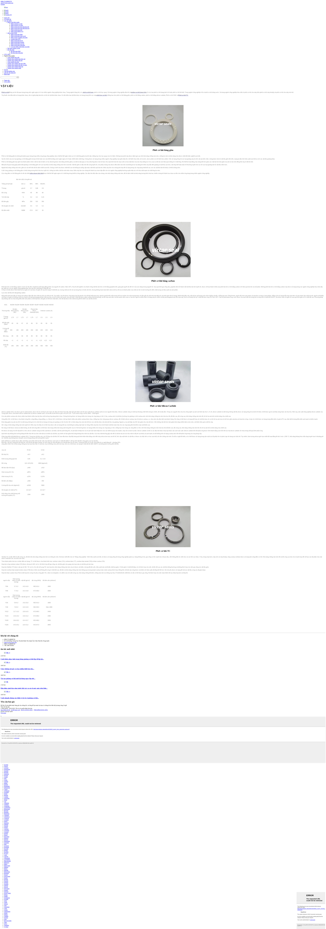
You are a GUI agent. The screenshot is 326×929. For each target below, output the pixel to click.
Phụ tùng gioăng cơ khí (13, 48)
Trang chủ (7, 17)
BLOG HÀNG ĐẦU (27, 710)
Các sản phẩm (8, 20)
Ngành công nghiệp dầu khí (14, 60)
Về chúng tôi (7, 19)
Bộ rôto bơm (10, 50)
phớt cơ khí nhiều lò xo (17, 31)
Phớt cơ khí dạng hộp (16, 30)
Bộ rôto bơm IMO (16, 51)
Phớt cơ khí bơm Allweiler (18, 45)
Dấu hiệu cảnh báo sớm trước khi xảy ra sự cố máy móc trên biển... (24, 688)
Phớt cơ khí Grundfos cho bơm (19, 37)
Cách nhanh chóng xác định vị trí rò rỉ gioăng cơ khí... (20, 698)
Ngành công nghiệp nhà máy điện (16, 63)
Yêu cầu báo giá (5, 707)
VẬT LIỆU (7, 54)
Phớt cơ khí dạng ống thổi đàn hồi (20, 27)
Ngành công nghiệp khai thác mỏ (16, 59)
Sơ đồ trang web (15, 710)
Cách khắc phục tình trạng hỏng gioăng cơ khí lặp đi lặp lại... (22, 659)
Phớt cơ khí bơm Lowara (17, 43)
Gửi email (3, 713)
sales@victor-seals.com (10, 642)
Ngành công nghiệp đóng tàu (15, 66)
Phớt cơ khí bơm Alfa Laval (18, 36)
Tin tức (6, 69)
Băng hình (7, 74)
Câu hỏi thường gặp (9, 71)
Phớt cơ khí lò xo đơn (16, 24)
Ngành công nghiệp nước (14, 68)
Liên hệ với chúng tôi (10, 72)
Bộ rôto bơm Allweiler (17, 53)
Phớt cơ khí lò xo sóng (17, 25)
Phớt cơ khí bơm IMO (17, 34)
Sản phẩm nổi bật (5, 710)
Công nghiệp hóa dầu (13, 62)
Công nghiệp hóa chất (13, 57)
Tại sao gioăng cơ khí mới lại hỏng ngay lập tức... (18, 678)
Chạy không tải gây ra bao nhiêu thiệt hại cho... (17, 669)
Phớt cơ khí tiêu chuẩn (13, 22)
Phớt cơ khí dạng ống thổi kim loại (20, 28)
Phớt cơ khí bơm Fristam (17, 42)
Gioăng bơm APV (16, 39)
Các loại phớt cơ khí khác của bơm (20, 46)
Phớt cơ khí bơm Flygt (17, 40)
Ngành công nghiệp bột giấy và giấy (17, 65)
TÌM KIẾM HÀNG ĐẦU (41, 710)
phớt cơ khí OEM (12, 33)
